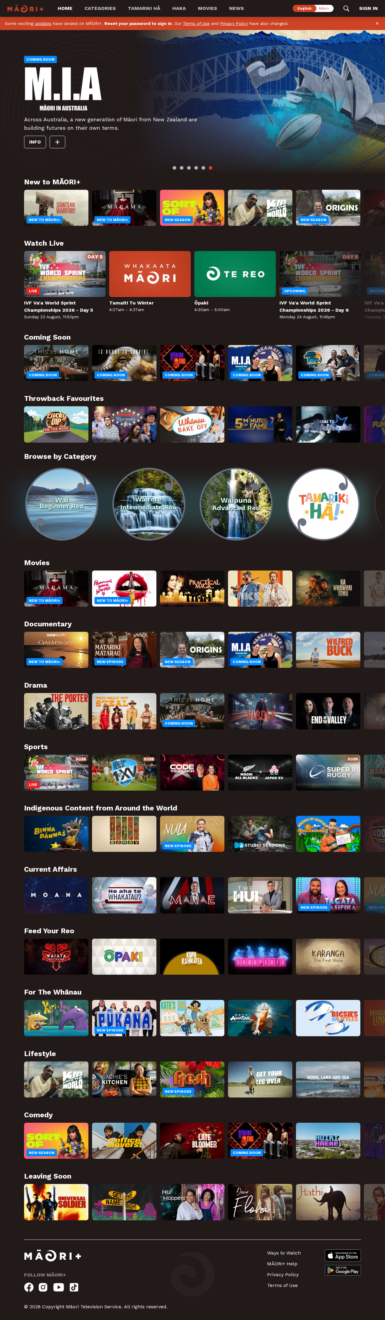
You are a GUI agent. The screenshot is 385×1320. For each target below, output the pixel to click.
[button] (12, 500)
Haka (179, 8)
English (304, 8)
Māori (324, 8)
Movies (207, 8)
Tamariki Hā (144, 8)
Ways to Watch (284, 1253)
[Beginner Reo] (61, 504)
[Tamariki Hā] (323, 504)
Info (88, 146)
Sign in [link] (368, 8)
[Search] (346, 8)
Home (65, 8)
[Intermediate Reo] (148, 504)
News (236, 8)
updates (43, 23)
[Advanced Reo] (236, 504)
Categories (100, 8)
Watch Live (53, 146)
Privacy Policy (234, 23)
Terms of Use (196, 23)
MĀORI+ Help (282, 1264)
